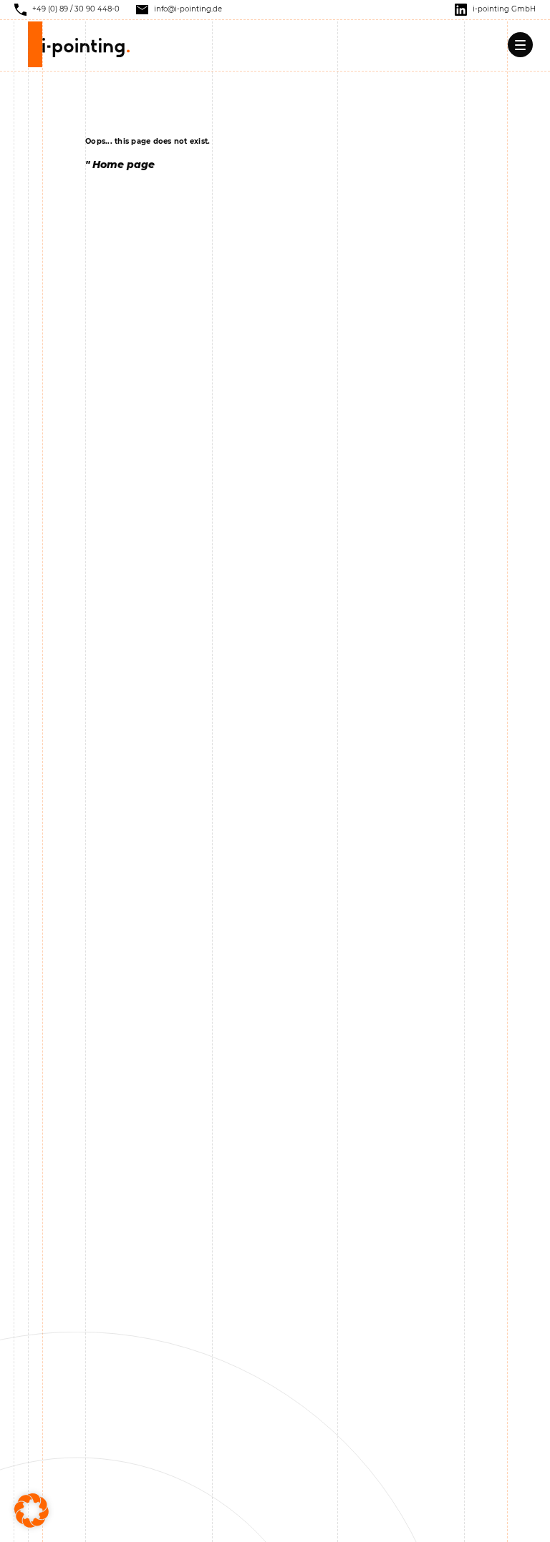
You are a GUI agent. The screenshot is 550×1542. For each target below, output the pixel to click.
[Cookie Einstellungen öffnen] (31, 1510)
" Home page (120, 164)
